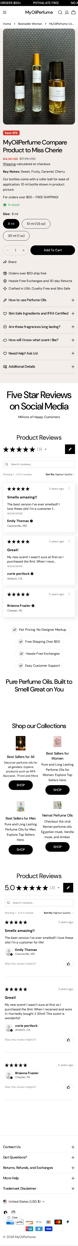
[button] (45, 449)
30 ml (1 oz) (16, 236)
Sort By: (50, 474)
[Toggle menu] (5, 12)
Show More (15, 513)
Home (7, 24)
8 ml (11, 224)
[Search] (60, 12)
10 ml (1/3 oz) (36, 224)
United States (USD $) (25, 1201)
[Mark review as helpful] (68, 964)
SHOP (21, 785)
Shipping (9, 164)
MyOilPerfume (39, 12)
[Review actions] (69, 488)
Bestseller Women (30, 24)
